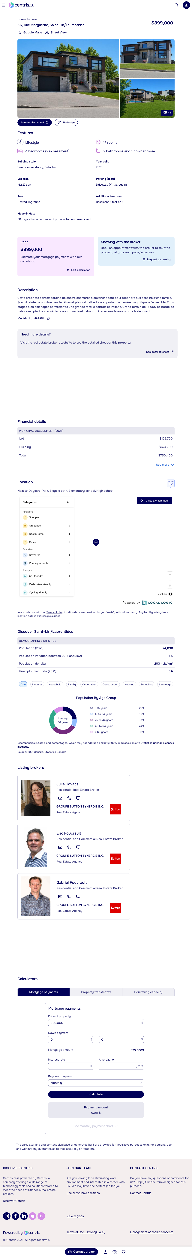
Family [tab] (72, 684)
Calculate (96, 1094)
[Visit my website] (78, 798)
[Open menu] (3, 5)
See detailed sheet (157, 352)
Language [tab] (165, 684)
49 (169, 112)
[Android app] (41, 1216)
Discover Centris (18, 1168)
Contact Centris (144, 1168)
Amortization (107, 1059)
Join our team (79, 1168)
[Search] (176, 5)
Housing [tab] (129, 684)
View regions (75, 1216)
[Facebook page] (15, 1216)
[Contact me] (60, 798)
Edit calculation (80, 270)
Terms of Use (54, 612)
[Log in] (186, 5)
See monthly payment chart (93, 1126)
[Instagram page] (6, 1216)
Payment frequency (61, 1076)
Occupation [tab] (89, 684)
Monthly (56, 1083)
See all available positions (83, 1193)
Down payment (58, 1033)
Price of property (59, 1016)
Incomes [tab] (37, 684)
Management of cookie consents (151, 1232)
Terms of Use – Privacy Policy (86, 1232)
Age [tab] (23, 684)
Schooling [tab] (147, 684)
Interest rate (56, 1059)
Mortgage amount (60, 1050)
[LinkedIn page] (24, 1216)
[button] (68, 78)
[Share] (105, 1251)
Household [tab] (55, 684)
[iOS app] (32, 1216)
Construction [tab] (110, 684)
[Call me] (69, 798)
